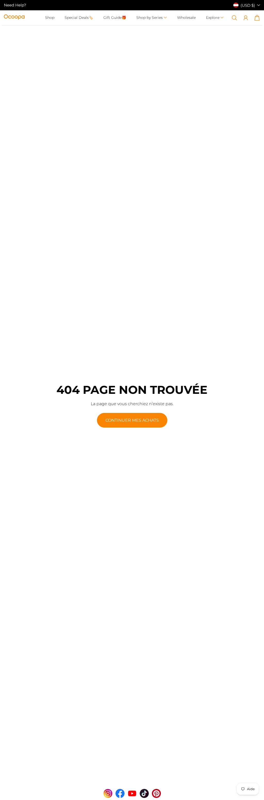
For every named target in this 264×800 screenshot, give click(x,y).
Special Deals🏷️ (79, 17)
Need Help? (15, 5)
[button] (151, 17)
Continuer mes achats (132, 420)
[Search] (234, 18)
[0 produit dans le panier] (257, 18)
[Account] (246, 18)
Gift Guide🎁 (114, 17)
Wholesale (186, 17)
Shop (49, 17)
